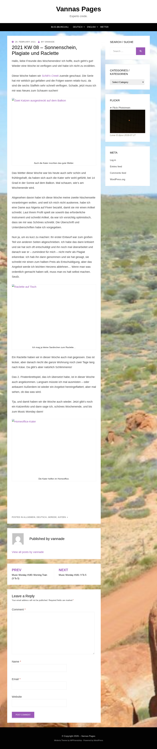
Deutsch (77, 27)
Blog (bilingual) (59, 27)
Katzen (62, 517)
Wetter (104, 27)
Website (17, 696)
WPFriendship (76, 740)
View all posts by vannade (28, 552)
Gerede (52, 517)
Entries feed (116, 166)
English (91, 27)
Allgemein (29, 517)
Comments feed (118, 173)
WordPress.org (117, 179)
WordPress (98, 740)
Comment (19, 609)
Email (16, 679)
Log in (113, 160)
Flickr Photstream (121, 107)
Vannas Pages (78, 9)
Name (16, 661)
